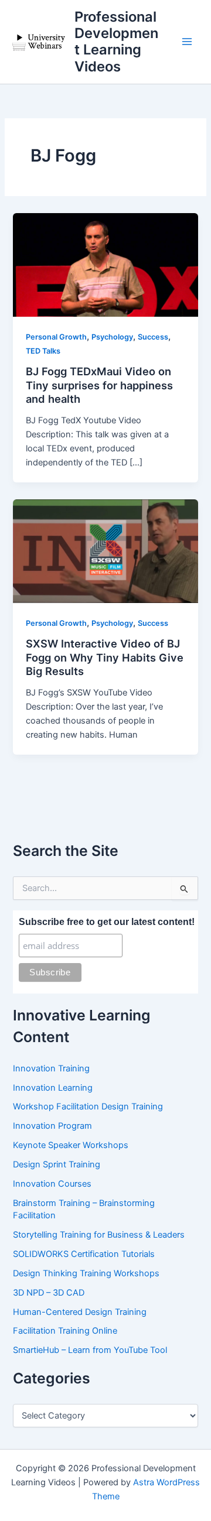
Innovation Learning (53, 1087)
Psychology (112, 337)
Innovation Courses (52, 1184)
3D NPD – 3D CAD (48, 1292)
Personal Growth (56, 337)
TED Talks (43, 351)
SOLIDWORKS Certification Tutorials (84, 1254)
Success (153, 337)
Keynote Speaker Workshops (70, 1145)
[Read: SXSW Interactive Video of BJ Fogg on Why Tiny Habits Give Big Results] (105, 551)
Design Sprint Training (56, 1164)
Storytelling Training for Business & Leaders (99, 1234)
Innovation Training (51, 1068)
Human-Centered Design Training (80, 1312)
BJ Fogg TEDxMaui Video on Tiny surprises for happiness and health (99, 385)
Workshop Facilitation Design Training (88, 1106)
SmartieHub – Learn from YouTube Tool (90, 1350)
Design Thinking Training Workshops (86, 1273)
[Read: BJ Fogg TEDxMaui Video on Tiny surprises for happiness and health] (105, 264)
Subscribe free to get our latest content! (107, 922)
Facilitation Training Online (65, 1330)
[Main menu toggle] (187, 42)
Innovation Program (52, 1126)
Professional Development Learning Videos (116, 41)
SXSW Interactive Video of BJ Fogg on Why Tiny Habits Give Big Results (104, 657)
